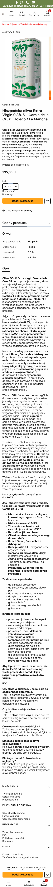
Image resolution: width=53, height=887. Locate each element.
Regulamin (7, 841)
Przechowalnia (10, 799)
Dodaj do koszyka (22, 200)
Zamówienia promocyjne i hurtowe (20, 857)
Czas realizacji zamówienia (16, 818)
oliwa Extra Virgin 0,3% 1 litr (25, 435)
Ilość (4, 181)
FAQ (4, 835)
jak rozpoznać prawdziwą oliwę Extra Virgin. (23, 675)
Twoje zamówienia (12, 793)
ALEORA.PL (7, 32)
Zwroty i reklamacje (12, 832)
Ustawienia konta (11, 796)
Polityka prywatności (13, 838)
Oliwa (17, 32)
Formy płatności (10, 816)
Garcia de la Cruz (10, 104)
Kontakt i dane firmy (12, 854)
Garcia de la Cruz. (13, 508)
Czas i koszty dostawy (13, 813)
